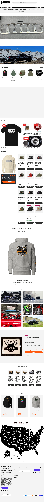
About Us (15, 477)
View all (41, 67)
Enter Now (10, 7)
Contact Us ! (16, 475)
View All (41, 120)
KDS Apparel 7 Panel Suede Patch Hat (30, 180)
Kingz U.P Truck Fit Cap (30, 214)
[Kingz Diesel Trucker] (21, 192)
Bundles (30, 77)
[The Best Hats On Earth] (8, 164)
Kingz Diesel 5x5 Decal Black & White (33, 338)
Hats (22, 77)
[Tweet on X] (28, 333)
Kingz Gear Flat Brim (38, 197)
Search (15, 467)
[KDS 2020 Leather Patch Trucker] (30, 192)
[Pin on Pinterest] (31, 333)
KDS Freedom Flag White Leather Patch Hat (30, 163)
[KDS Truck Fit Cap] (39, 209)
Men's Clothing (5, 77)
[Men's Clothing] (4, 72)
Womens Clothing (13, 78)
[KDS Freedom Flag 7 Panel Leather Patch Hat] (21, 175)
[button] (42, 2)
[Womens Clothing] (13, 72)
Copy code (24, 11)
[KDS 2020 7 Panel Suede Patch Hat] (39, 157)
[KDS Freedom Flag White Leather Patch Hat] (30, 157)
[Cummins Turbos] (39, 72)
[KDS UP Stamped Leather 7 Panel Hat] (21, 157)
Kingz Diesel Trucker (21, 197)
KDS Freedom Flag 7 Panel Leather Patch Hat (21, 181)
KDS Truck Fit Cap (38, 213)
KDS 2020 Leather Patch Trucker (30, 198)
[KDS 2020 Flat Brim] (21, 209)
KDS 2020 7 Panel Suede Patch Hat (38, 163)
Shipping (26, 342)
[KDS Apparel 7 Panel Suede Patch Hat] (30, 175)
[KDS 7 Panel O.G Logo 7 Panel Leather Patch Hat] (39, 175)
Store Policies (16, 471)
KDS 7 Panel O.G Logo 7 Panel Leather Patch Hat (39, 181)
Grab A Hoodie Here (9, 181)
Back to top (22, 461)
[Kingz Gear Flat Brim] (39, 192)
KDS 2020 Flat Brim (21, 213)
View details (11, 385)
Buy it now (33, 352)
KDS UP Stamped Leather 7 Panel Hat (21, 163)
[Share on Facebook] (29, 333)
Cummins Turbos (39, 77)
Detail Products (32, 5)
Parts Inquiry (27, 5)
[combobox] (24, 2)
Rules (14, 469)
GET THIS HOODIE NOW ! (21, 231)
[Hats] (22, 72)
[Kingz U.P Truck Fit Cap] (30, 209)
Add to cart (37, 349)
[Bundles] (30, 72)
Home (10, 5)
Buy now (5, 413)
